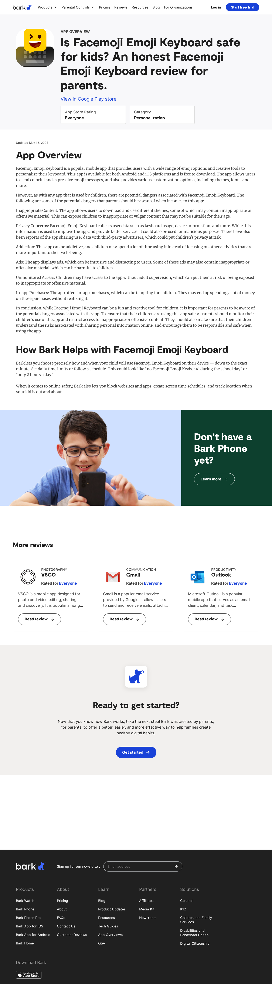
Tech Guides (108, 926)
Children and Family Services (196, 920)
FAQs (61, 918)
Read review (36, 619)
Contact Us (66, 926)
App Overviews (110, 935)
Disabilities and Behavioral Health (194, 932)
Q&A (101, 943)
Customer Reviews (72, 935)
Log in (216, 7)
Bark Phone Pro (28, 918)
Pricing (62, 901)
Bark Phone (25, 909)
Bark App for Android (33, 935)
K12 (183, 909)
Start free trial (242, 7)
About (62, 909)
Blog (101, 901)
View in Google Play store (88, 99)
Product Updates (112, 909)
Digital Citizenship (195, 943)
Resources (106, 918)
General (186, 901)
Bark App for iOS (29, 926)
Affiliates (146, 901)
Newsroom (148, 918)
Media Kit (146, 909)
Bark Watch (25, 901)
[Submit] (176, 866)
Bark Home (25, 943)
